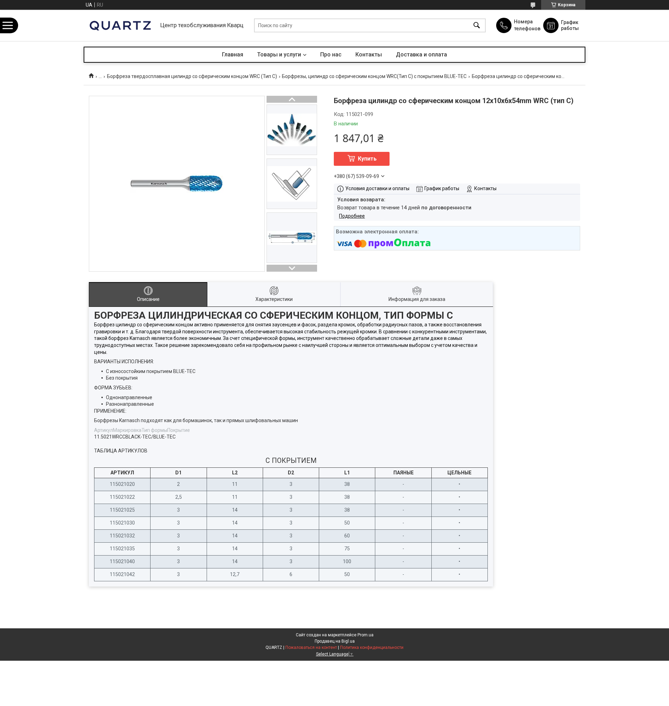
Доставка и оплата (421, 54)
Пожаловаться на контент (311, 647)
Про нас (330, 54)
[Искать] (476, 25)
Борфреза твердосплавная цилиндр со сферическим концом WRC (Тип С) (192, 76)
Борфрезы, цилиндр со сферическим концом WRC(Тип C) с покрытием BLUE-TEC (374, 76)
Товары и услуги (279, 54)
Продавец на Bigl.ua (335, 641)
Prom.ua (365, 635)
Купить (367, 158)
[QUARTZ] (120, 25)
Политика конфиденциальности (371, 647)
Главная (232, 54)
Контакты (368, 54)
